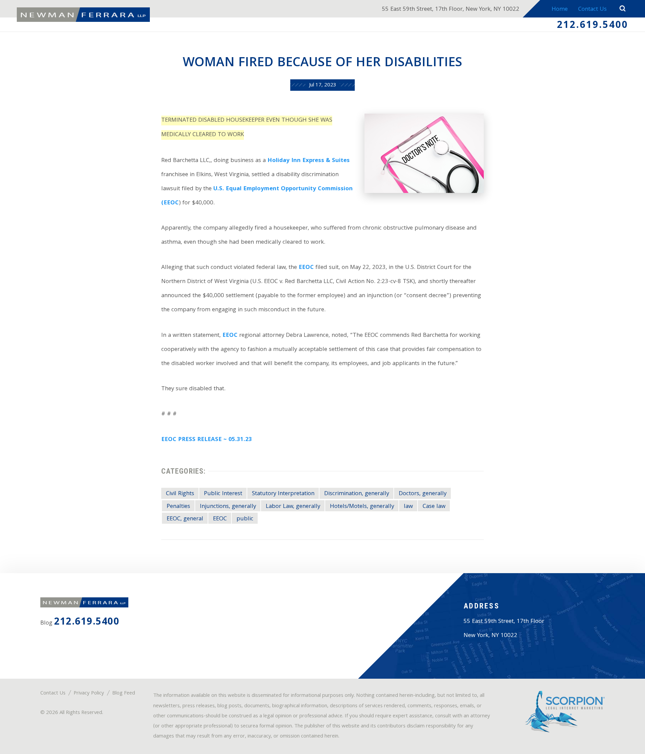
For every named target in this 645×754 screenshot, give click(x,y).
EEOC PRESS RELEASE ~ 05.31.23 (206, 440)
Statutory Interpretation (283, 494)
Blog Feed (123, 693)
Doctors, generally (422, 494)
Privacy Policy (89, 693)
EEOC (306, 268)
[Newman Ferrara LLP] (83, 14)
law (408, 506)
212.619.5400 (592, 26)
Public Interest (223, 494)
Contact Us (592, 9)
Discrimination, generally (356, 494)
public (244, 519)
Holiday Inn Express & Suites (308, 161)
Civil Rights (180, 494)
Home (560, 9)
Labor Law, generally (293, 506)
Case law (434, 506)
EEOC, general (185, 519)
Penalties (178, 506)
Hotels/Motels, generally (362, 506)
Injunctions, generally (228, 506)
